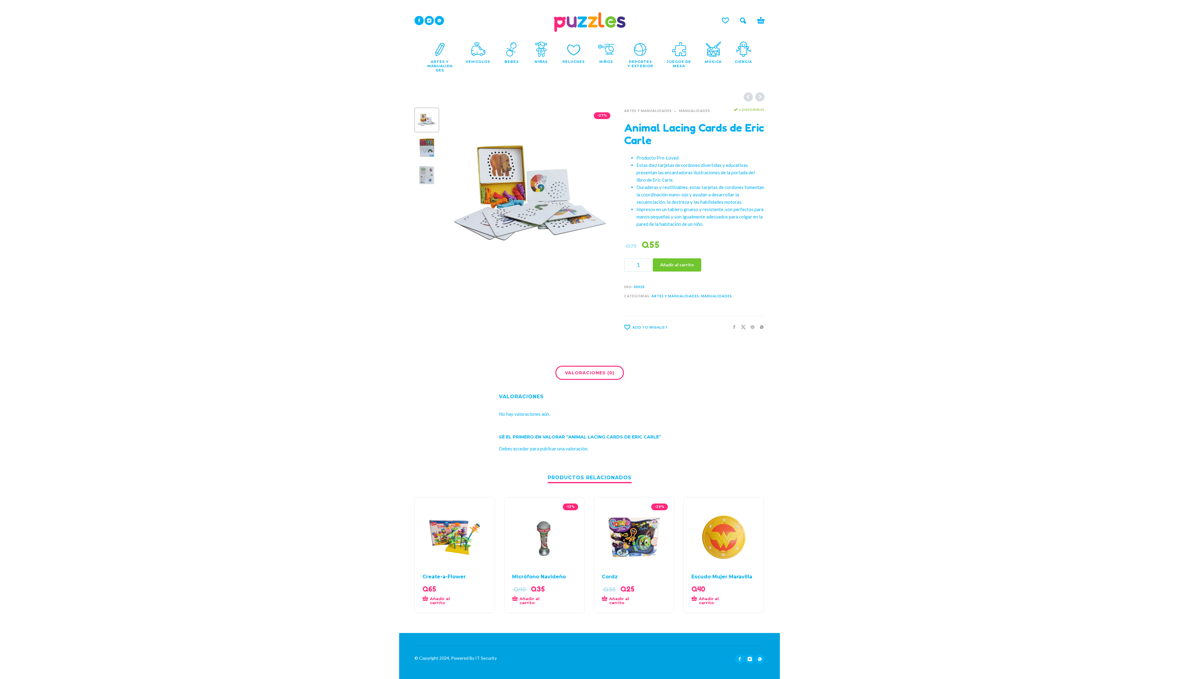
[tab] (589, 374)
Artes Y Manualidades (648, 111)
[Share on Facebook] (732, 327)
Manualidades (694, 111)
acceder (521, 448)
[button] (743, 20)
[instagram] (429, 20)
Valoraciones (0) (589, 373)
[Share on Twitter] (741, 327)
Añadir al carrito (677, 264)
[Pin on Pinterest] (750, 327)
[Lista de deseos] (725, 20)
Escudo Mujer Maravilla (721, 577)
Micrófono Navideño (539, 577)
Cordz (610, 577)
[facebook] (419, 20)
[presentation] (457, 193)
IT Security (485, 658)
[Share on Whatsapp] (760, 327)
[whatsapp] (439, 20)
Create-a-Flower (444, 577)
